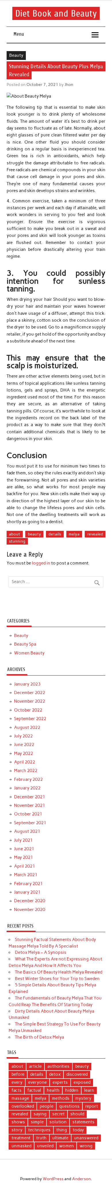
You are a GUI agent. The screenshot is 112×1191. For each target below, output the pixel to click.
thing (61, 1129)
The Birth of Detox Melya (39, 1037)
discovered (77, 1074)
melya (74, 534)
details (55, 534)
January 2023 (27, 684)
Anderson (81, 1178)
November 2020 (29, 909)
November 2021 (29, 805)
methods (60, 1098)
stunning (17, 541)
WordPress (53, 1178)
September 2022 (30, 718)
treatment (20, 1137)
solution (58, 1122)
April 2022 (24, 762)
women (66, 1145)
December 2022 (29, 692)
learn (89, 1090)
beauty (34, 534)
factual (34, 1090)
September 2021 (30, 822)
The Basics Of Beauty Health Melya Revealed (58, 972)
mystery (83, 1098)
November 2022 (29, 701)
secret (58, 1114)
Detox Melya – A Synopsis (40, 952)
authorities (58, 1066)
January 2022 (27, 788)
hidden (71, 1090)
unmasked (21, 1145)
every (16, 1082)
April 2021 (24, 866)
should (77, 1114)
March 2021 (25, 874)
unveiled (45, 1145)
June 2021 (24, 848)
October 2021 (28, 814)
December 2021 (29, 796)
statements (83, 1122)
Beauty (16, 55)
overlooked (22, 1106)
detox (55, 1074)
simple (37, 1122)
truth (41, 1137)
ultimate (60, 1137)
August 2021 (27, 831)
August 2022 (27, 727)
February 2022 (28, 779)
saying (40, 1114)
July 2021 (23, 840)
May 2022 (23, 753)
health (53, 1090)
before (17, 1074)
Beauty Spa (25, 644)
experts (60, 1082)
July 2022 (23, 736)
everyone (37, 1082)
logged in (41, 563)
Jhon (69, 84)
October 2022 (28, 710)
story (16, 1129)
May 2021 (23, 857)
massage (20, 1098)
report (91, 1106)
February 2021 (28, 883)
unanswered (86, 1137)
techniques (39, 1129)
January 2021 (27, 892)
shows (18, 1122)
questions (69, 1106)
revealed (95, 534)
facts (16, 1090)
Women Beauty (29, 653)
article (35, 1066)
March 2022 (25, 770)
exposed (82, 1082)
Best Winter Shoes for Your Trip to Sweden (57, 978)
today (78, 1129)
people (46, 1106)
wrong (86, 1145)
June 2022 (24, 744)
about (14, 534)
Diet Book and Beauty (56, 13)
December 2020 (29, 900)
